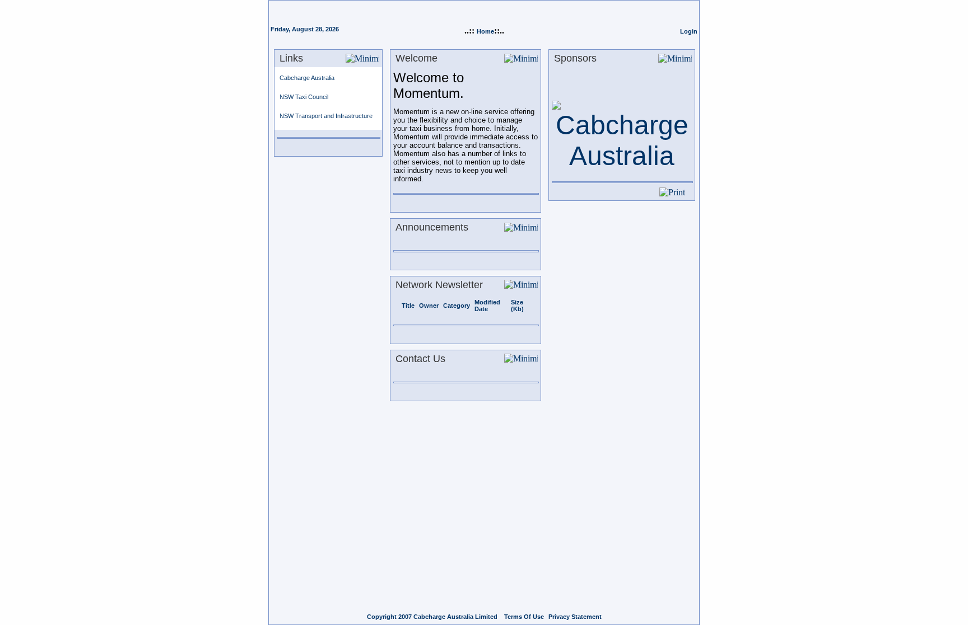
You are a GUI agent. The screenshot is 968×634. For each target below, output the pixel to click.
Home (485, 31)
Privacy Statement (575, 616)
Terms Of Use (524, 616)
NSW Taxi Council (304, 96)
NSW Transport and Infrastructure (326, 115)
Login (688, 31)
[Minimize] (362, 58)
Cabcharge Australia (307, 77)
